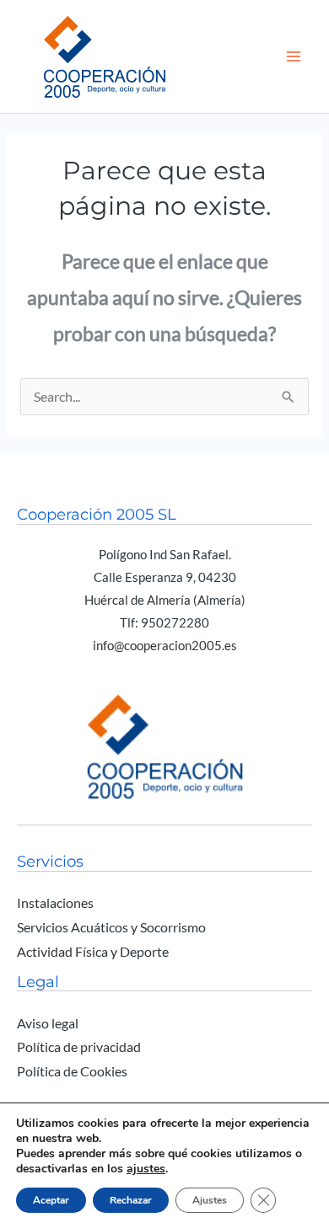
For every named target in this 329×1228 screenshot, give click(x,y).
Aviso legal (47, 1023)
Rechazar (131, 1200)
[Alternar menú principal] (294, 56)
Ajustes (209, 1200)
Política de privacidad (79, 1046)
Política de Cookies (72, 1071)
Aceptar (51, 1200)
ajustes (146, 1169)
